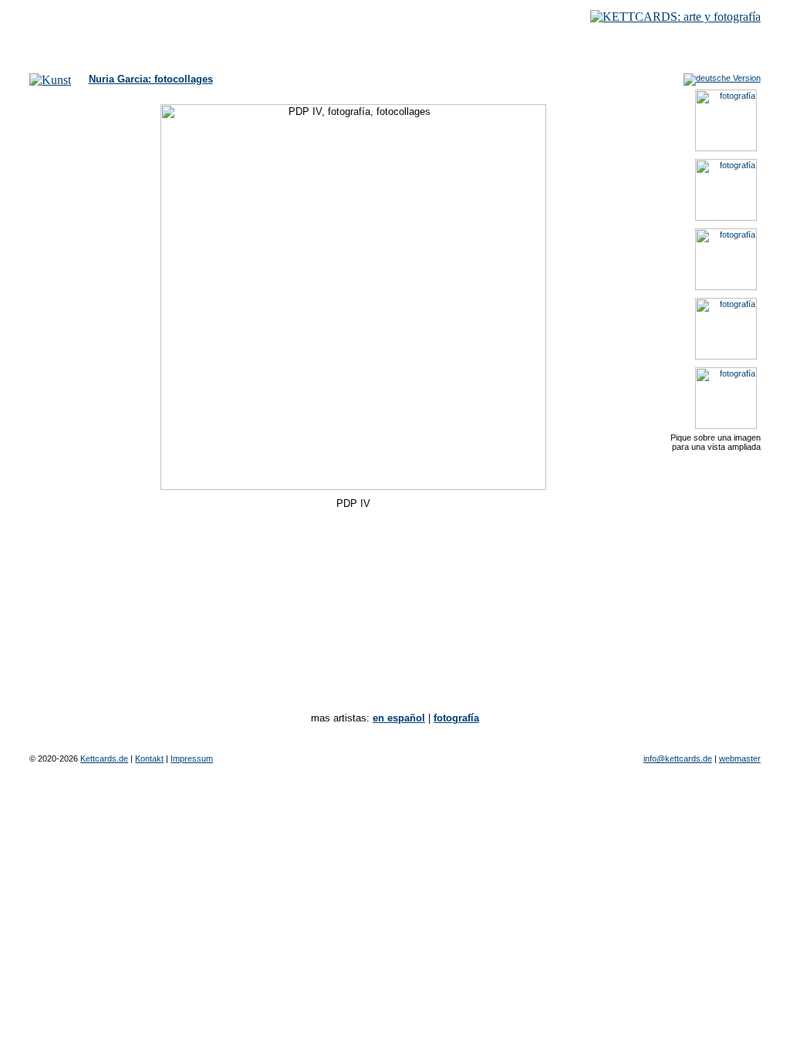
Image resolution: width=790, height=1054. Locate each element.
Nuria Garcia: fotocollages (151, 79)
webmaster (740, 758)
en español (399, 718)
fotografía (456, 718)
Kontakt (149, 758)
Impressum (191, 758)
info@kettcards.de (677, 758)
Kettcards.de (104, 758)
